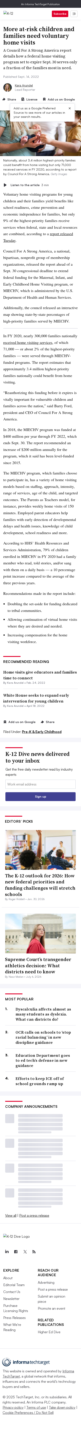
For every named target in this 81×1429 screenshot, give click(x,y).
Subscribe (60, 13)
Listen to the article (30, 185)
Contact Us (11, 1292)
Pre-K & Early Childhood (42, 732)
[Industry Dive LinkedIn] (6, 1251)
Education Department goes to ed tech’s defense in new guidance (43, 1060)
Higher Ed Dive (49, 1332)
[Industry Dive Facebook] (15, 1251)
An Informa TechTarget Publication (40, 4)
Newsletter (11, 1298)
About (8, 1278)
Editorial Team (14, 1285)
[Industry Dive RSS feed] (33, 1251)
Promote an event (51, 1308)
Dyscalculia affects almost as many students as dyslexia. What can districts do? (43, 1014)
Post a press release (34, 1215)
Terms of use (36, 1407)
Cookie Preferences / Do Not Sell (28, 1412)
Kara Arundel (24, 85)
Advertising (46, 1282)
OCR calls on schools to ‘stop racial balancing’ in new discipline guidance (43, 1037)
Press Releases (14, 1318)
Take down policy (62, 1407)
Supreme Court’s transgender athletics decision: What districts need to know (38, 965)
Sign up (40, 796)
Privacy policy (13, 1407)
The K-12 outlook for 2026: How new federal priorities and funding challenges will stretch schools (40, 884)
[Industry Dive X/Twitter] (24, 1251)
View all (10, 1215)
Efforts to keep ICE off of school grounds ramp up (40, 1081)
